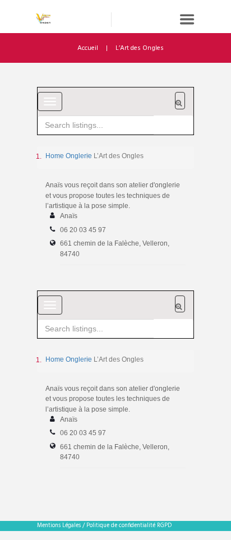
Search (173, 125)
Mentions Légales (59, 525)
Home (54, 156)
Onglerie (79, 156)
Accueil (87, 48)
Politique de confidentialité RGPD (129, 525)
